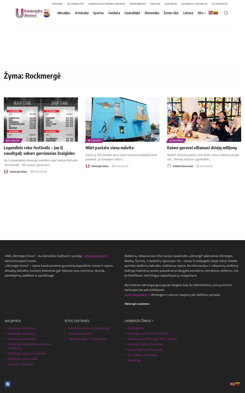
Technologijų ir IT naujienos (87, 339)
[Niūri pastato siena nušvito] (123, 119)
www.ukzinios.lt (95, 256)
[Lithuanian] (215, 12)
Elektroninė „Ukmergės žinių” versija (152, 339)
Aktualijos (13, 140)
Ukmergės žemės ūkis (23, 359)
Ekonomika (176, 140)
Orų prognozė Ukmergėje (144, 349)
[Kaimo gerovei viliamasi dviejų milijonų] (204, 119)
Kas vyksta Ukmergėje (142, 355)
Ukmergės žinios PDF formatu (147, 333)
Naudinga (133, 360)
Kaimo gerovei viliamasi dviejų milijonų (202, 147)
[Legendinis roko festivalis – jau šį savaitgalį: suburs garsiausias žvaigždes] (41, 119)
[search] (226, 13)
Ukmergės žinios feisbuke (145, 344)
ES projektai (135, 328)
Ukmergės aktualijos (22, 333)
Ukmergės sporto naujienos (27, 353)
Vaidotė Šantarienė (183, 166)
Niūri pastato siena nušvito (110, 147)
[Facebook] (8, 384)
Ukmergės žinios (18, 171)
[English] (210, 12)
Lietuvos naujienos (21, 364)
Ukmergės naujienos (22, 328)
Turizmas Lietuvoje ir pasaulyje (89, 328)
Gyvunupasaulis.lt (80, 333)
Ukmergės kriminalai (21, 339)
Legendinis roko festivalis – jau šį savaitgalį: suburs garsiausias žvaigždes (39, 150)
